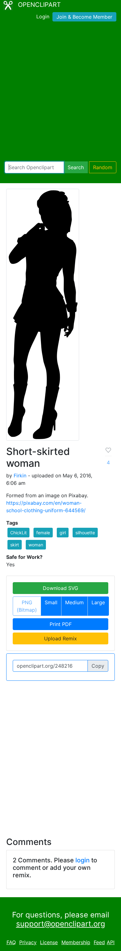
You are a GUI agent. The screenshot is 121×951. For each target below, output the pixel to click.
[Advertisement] (60, 92)
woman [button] (36, 544)
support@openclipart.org (60, 923)
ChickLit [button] (18, 532)
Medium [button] (74, 602)
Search (76, 167)
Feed (99, 942)
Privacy (28, 942)
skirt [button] (14, 544)
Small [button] (51, 602)
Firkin (20, 475)
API (110, 942)
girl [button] (63, 532)
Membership (75, 942)
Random (102, 167)
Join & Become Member (84, 17)
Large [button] (98, 602)
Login (42, 16)
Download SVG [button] (60, 588)
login (82, 860)
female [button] (43, 532)
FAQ (11, 942)
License (49, 942)
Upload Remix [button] (60, 638)
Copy (98, 666)
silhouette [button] (85, 532)
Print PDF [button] (61, 624)
